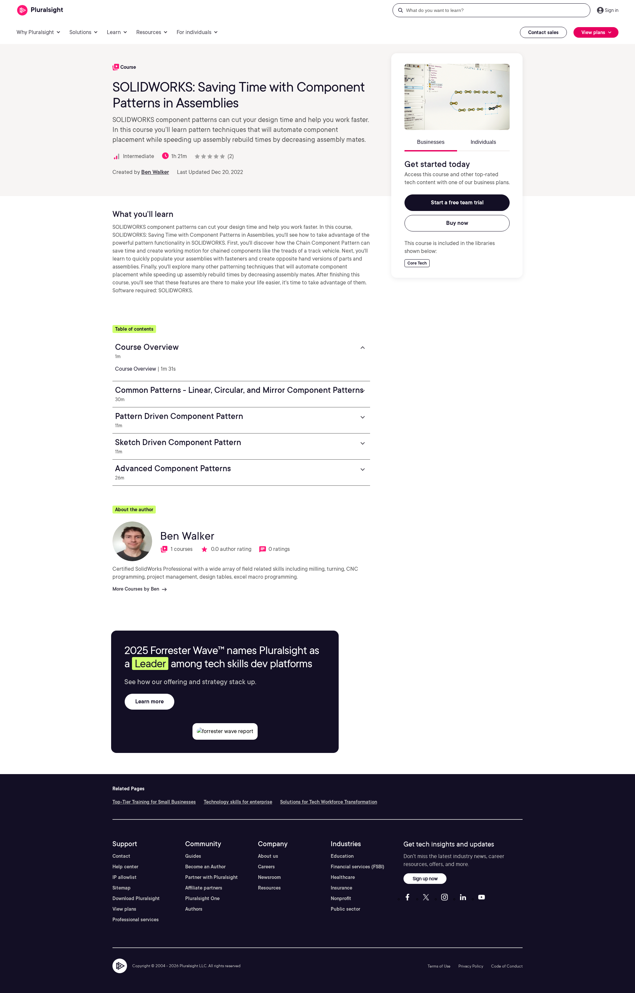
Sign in (611, 10)
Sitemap (121, 887)
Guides (193, 856)
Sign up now (425, 878)
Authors (193, 909)
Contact (121, 856)
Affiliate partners (203, 887)
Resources (269, 887)
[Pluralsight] (40, 10)
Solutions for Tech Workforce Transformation (328, 802)
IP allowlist (124, 877)
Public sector (345, 909)
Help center (125, 866)
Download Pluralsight (136, 898)
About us (268, 856)
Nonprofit (341, 898)
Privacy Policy (470, 966)
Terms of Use (439, 966)
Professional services (135, 919)
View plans (124, 909)
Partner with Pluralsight (211, 877)
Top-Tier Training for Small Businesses (154, 802)
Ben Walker (155, 172)
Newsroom (269, 877)
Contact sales (543, 32)
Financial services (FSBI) (357, 866)
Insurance (341, 887)
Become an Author (205, 866)
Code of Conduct (507, 966)
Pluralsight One (202, 898)
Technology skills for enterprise (238, 802)
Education (342, 856)
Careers (266, 866)
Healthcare (343, 877)
